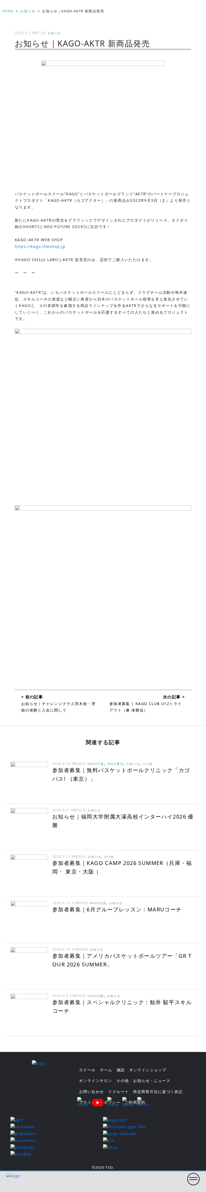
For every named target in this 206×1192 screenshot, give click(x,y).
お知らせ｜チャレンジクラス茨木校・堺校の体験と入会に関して (58, 707)
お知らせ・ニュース (151, 1080)
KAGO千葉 (95, 764)
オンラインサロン (95, 1080)
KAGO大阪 (98, 903)
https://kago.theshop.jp (40, 246)
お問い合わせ (91, 1091)
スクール (87, 1069)
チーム (106, 1069)
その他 (147, 764)
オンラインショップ (148, 1069)
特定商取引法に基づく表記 (158, 1091)
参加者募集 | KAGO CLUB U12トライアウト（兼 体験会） (145, 707)
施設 (121, 1069)
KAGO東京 (115, 764)
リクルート (118, 1091)
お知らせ (28, 11)
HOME (8, 11)
